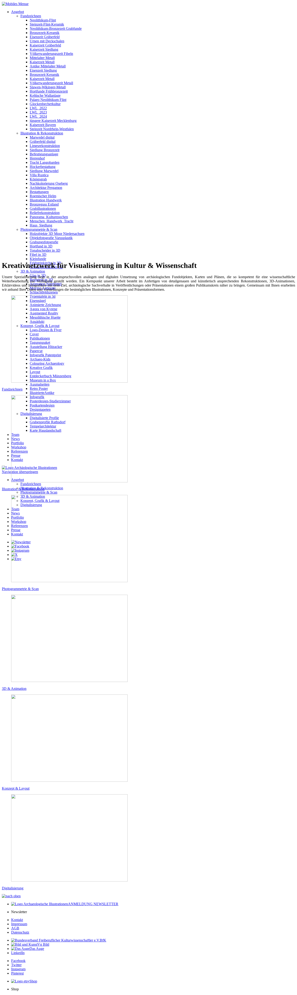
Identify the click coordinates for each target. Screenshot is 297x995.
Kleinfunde (38, 259)
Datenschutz (20, 932)
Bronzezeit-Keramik (44, 33)
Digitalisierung (12, 888)
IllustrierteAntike (42, 393)
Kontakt (17, 920)
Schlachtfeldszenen (44, 292)
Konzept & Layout (15, 788)
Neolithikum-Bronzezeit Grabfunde (56, 28)
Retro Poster (39, 389)
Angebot (17, 12)
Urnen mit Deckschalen (47, 41)
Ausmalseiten (39, 384)
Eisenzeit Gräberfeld (45, 37)
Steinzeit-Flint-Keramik (47, 24)
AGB (15, 928)
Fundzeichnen (30, 16)
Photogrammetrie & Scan (38, 492)
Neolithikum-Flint (43, 20)
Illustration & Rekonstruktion (23, 489)
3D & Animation (32, 271)
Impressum (19, 924)
